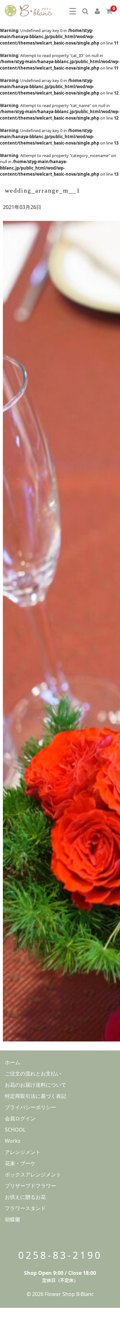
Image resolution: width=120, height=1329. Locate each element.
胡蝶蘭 (12, 1219)
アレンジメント (23, 1152)
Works (12, 1140)
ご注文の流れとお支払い (33, 1073)
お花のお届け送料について (35, 1084)
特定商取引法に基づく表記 (35, 1095)
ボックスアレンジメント (33, 1174)
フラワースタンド (25, 1208)
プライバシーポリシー (30, 1107)
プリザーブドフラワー (30, 1185)
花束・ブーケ (20, 1163)
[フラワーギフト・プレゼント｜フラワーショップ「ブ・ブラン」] (28, 9)
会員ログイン (20, 1118)
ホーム (12, 1062)
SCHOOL (15, 1129)
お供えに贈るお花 (25, 1196)
